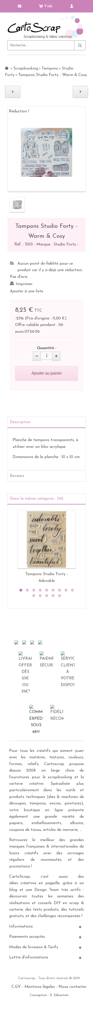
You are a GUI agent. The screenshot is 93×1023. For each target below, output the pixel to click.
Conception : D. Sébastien (49, 995)
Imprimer (24, 284)
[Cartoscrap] (46, 17)
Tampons (50, 69)
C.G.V (16, 987)
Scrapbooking (25, 69)
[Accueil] (6, 68)
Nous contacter (73, 987)
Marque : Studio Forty (56, 244)
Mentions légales (40, 987)
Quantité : (46, 348)
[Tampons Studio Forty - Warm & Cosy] (17, 204)
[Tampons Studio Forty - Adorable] (46, 539)
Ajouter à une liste (26, 291)
